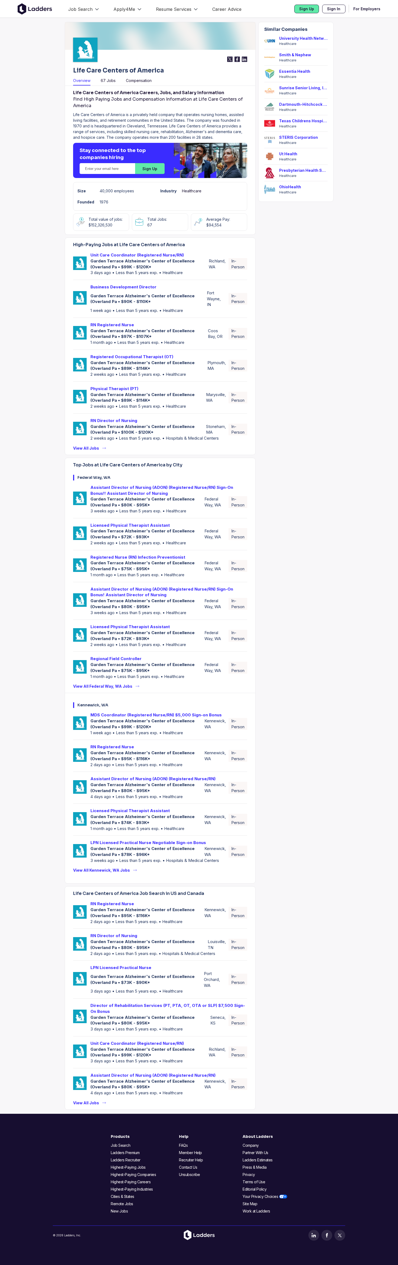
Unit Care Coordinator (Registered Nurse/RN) (137, 255)
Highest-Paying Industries (132, 1189)
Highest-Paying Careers (131, 1182)
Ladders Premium (125, 1152)
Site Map (250, 1203)
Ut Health (288, 153)
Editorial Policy (254, 1189)
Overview (81, 80)
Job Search (120, 1145)
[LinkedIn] (313, 1235)
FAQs (183, 1145)
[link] (83, 9)
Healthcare (191, 191)
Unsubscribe (189, 1174)
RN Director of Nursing (113, 420)
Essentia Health (294, 71)
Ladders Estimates (258, 1160)
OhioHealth (290, 187)
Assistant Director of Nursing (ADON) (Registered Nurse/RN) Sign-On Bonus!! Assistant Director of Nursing (161, 490)
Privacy (249, 1174)
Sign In (333, 8)
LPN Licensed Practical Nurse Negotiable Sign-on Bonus (148, 842)
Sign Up (306, 8)
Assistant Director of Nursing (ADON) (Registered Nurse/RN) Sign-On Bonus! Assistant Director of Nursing (161, 592)
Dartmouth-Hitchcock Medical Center (303, 104)
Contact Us (188, 1167)
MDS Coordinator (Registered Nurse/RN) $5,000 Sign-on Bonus (156, 714)
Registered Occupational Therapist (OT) (131, 356)
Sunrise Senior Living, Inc (303, 87)
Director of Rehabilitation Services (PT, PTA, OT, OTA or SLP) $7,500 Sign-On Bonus (167, 1008)
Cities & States (122, 1196)
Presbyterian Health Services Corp (303, 170)
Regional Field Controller (116, 658)
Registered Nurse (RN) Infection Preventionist (137, 557)
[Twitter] (339, 1235)
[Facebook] (326, 1235)
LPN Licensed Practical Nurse (120, 967)
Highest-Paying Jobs (128, 1167)
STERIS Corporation (298, 137)
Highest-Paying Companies (133, 1174)
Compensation (139, 80)
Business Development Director (123, 286)
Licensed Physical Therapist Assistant (130, 525)
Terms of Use (254, 1182)
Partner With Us (255, 1152)
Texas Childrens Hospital (303, 120)
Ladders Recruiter (126, 1160)
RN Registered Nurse (112, 324)
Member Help (190, 1152)
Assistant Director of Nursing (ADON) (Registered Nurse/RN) (153, 778)
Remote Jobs (122, 1203)
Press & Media (255, 1167)
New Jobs (119, 1211)
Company (251, 1145)
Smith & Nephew (295, 54)
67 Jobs (108, 80)
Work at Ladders (256, 1211)
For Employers (366, 8)
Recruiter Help (191, 1160)
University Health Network (303, 38)
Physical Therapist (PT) (114, 388)
